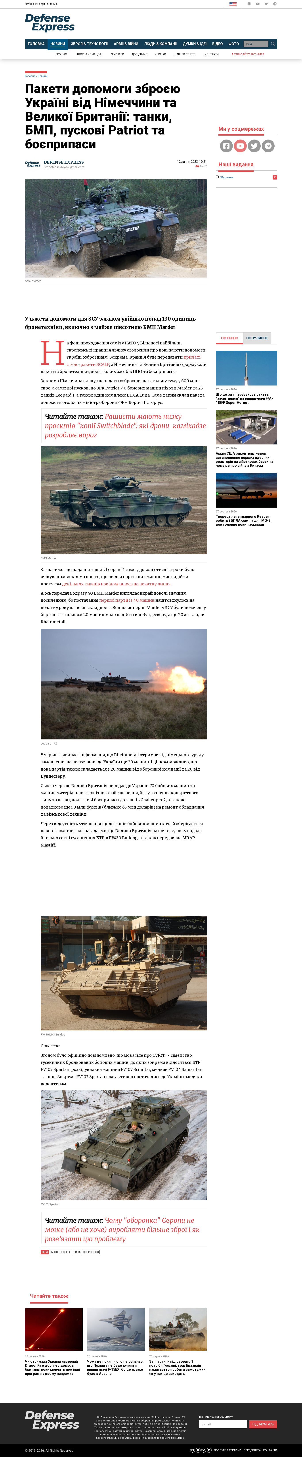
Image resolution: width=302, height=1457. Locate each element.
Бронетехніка (60, 1252)
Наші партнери (185, 54)
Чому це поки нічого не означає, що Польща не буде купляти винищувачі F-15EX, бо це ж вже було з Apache (115, 1367)
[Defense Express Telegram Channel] (275, 5)
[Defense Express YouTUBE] (258, 5)
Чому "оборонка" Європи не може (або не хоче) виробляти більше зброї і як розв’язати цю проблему (122, 1229)
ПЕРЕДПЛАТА (252, 1450)
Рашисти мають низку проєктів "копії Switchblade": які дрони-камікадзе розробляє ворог (125, 425)
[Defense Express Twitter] (266, 5)
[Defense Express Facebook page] (249, 5)
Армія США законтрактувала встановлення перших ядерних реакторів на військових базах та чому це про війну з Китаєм (244, 459)
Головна (30, 76)
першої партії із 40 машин (127, 600)
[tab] (229, 338)
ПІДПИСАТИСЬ (263, 1424)
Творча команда (89, 54)
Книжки (160, 54)
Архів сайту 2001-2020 (247, 54)
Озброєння (91, 1252)
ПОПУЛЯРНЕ (257, 338)
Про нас (61, 54)
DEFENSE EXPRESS (64, 162)
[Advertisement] (187, 24)
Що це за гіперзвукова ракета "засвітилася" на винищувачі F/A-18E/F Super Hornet (244, 398)
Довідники (139, 54)
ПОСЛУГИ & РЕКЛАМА (227, 1450)
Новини (42, 76)
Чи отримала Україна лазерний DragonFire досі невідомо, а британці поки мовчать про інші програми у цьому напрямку (52, 1367)
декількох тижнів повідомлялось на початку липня (116, 583)
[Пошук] (273, 44)
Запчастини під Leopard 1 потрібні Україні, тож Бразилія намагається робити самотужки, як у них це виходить (177, 1367)
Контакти (212, 54)
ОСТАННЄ (229, 338)
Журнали (117, 54)
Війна (76, 1252)
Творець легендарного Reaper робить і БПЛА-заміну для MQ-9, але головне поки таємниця (243, 520)
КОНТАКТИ (270, 1450)
